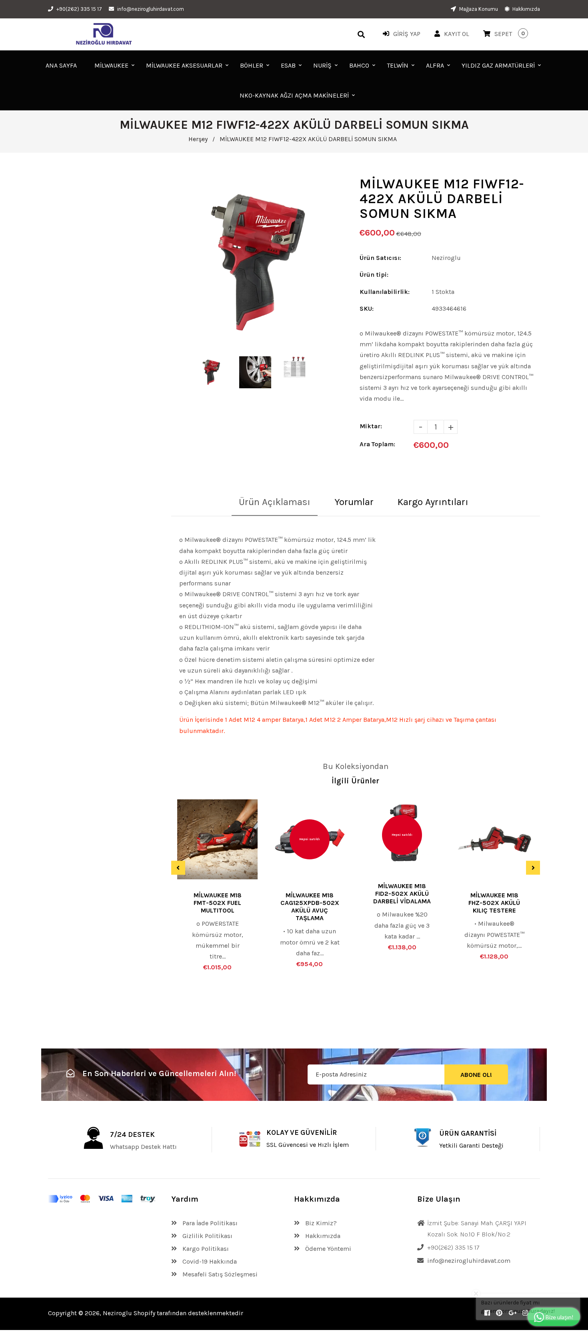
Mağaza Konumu (478, 9)
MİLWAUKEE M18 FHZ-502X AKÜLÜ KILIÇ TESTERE (494, 902)
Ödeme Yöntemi (327, 1248)
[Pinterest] (499, 1313)
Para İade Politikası (209, 1223)
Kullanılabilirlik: (385, 292)
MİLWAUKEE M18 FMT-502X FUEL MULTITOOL (218, 902)
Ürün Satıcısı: (380, 258)
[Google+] (512, 1313)
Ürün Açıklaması (274, 501)
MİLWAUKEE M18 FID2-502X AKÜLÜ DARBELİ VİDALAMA (402, 893)
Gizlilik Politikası (206, 1236)
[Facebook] (487, 1313)
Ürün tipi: (374, 274)
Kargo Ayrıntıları (433, 501)
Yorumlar (354, 501)
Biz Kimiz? (320, 1223)
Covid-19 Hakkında (209, 1261)
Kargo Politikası (205, 1248)
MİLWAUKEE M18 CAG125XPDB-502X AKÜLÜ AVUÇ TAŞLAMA (309, 906)
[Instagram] (525, 1313)
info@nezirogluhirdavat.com (150, 9)
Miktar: (371, 426)
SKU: (367, 308)
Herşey (198, 139)
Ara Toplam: (377, 444)
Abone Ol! (476, 1074)
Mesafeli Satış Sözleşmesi (219, 1274)
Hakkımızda (525, 9)
